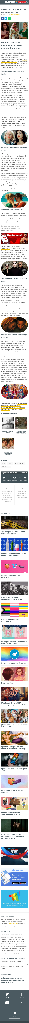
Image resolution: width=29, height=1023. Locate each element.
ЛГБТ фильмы (19, 463)
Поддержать (22, 2)
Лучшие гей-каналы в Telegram (13, 663)
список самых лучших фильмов (14, 60)
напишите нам (13, 923)
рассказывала (5, 248)
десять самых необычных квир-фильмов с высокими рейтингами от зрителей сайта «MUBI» (14, 406)
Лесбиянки (6, 467)
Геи (4, 463)
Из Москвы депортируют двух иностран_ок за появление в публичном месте (13, 836)
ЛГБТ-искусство (15, 14)
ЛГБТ (10, 463)
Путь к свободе (7, 683)
